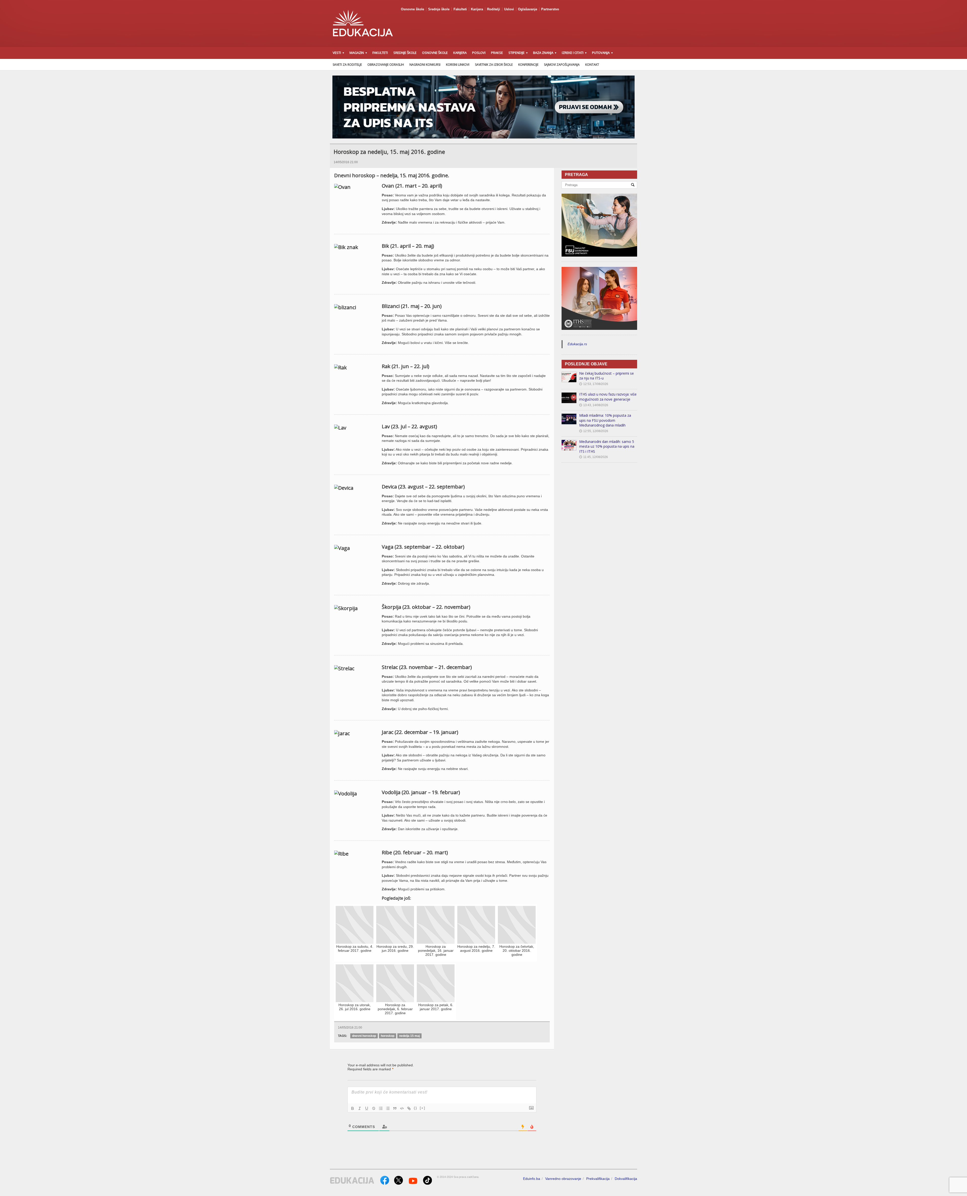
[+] (422, 1108)
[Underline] (366, 1108)
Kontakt (592, 64)
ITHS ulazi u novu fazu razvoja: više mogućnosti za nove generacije (608, 397)
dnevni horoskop (364, 1036)
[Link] (408, 1108)
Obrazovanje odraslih (385, 64)
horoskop (387, 1036)
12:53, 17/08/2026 (593, 384)
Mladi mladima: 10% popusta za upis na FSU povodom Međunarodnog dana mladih (605, 420)
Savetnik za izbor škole (494, 64)
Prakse (497, 52)
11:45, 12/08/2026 (593, 457)
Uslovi (509, 9)
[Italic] (359, 1108)
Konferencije (528, 64)
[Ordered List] (380, 1108)
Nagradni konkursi (424, 64)
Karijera (477, 9)
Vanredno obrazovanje (563, 1179)
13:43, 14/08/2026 (593, 405)
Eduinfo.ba (531, 1179)
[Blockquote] (394, 1108)
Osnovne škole (412, 9)
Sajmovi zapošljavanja (562, 64)
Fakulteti (460, 9)
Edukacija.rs (577, 344)
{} (415, 1108)
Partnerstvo (550, 9)
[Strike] (373, 1108)
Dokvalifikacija (626, 1179)
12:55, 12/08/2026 (593, 431)
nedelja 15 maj (409, 1036)
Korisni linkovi (457, 64)
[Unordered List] (387, 1108)
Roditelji (493, 9)
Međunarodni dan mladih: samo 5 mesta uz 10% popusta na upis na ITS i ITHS (606, 446)
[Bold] (352, 1108)
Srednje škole (439, 9)
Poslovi (479, 52)
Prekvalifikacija (598, 1179)
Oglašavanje (527, 9)
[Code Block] (401, 1108)
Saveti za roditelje (347, 64)
